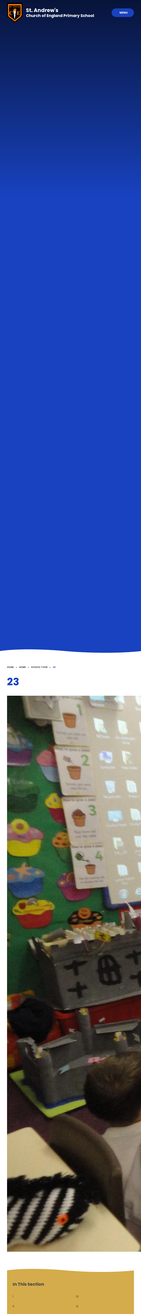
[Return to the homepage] (15, 12)
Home (10, 667)
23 (54, 667)
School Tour (39, 667)
